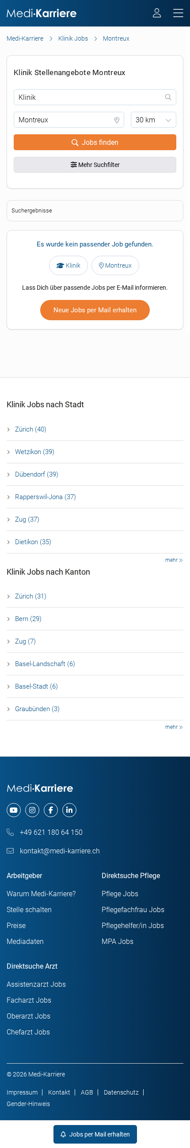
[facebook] (51, 810)
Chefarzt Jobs (28, 1032)
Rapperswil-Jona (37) (45, 497)
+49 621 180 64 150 (50, 832)
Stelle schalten (29, 910)
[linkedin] (69, 810)
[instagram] (32, 810)
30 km (145, 120)
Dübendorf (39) (36, 474)
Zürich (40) (30, 429)
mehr (172, 560)
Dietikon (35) (33, 542)
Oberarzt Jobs (28, 1016)
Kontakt (59, 1092)
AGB (87, 1092)
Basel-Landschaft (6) (45, 664)
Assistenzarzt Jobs (36, 984)
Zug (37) (27, 519)
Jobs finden (100, 142)
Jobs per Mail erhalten (99, 1134)
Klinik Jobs (73, 38)
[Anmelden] (157, 14)
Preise (16, 925)
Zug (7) (25, 641)
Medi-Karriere (25, 38)
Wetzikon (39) (34, 452)
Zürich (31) (30, 596)
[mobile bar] (178, 13)
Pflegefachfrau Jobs (133, 910)
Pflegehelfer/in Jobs (133, 925)
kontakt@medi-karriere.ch (59, 851)
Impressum (22, 1092)
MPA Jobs (117, 941)
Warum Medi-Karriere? (41, 894)
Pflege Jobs (120, 894)
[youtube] (14, 810)
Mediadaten (25, 941)
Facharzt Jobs (29, 1000)
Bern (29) (28, 619)
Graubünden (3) (37, 709)
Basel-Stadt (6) (36, 686)
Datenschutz (121, 1092)
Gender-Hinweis (28, 1103)
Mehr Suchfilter (98, 164)
